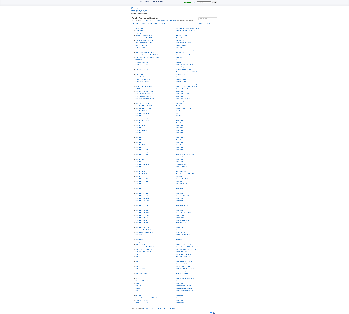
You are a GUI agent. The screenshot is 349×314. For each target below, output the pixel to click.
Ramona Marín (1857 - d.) (182, 220)
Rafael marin (179, 142)
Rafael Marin (179, 132)
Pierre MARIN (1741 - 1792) (142, 227)
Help (206, 312)
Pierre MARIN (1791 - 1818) (142, 208)
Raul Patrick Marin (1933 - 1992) (184, 244)
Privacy (163, 312)
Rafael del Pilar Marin (181, 169)
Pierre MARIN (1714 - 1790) (142, 212)
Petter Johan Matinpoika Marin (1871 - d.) (145, 52)
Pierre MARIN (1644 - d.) (141, 152)
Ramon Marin (179, 188)
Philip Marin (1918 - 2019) (141, 69)
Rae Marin (178, 113)
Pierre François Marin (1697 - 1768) (144, 232)
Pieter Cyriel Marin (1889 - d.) (142, 242)
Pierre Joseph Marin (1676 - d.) (143, 103)
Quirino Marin (179, 91)
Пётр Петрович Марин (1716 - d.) (143, 33)
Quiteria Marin (179, 96)
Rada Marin (179, 106)
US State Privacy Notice (171, 312)
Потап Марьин (180, 47)
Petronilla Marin (139, 28)
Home (141, 1)
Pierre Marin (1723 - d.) (141, 171)
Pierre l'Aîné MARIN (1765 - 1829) (143, 106)
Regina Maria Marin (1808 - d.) (183, 293)
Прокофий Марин (180, 67)
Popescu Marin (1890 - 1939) (183, 42)
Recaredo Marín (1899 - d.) (183, 266)
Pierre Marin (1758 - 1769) (142, 144)
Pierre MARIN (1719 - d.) (141, 191)
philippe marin (139, 72)
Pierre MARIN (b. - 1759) (141, 193)
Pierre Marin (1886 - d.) (141, 159)
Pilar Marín (138, 283)
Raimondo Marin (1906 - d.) (183, 178)
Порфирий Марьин (181, 45)
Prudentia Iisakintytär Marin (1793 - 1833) (186, 84)
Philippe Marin (139, 74)
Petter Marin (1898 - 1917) (141, 47)
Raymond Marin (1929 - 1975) (183, 251)
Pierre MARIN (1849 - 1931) (142, 205)
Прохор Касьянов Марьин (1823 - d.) (185, 64)
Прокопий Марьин (181, 76)
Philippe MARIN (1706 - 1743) (142, 79)
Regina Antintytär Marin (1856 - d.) (184, 285)
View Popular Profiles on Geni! (208, 24)
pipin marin (138, 295)
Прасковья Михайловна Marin (184, 54)
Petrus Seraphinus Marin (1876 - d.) (144, 35)
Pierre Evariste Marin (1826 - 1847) (144, 96)
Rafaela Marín (179, 157)
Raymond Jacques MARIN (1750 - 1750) (186, 249)
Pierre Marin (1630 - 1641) (142, 120)
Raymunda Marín (180, 259)
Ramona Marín (180, 215)
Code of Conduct (187, 312)
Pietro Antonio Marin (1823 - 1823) (143, 249)
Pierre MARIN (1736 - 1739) (142, 225)
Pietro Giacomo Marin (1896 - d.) (143, 251)
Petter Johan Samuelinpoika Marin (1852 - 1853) (147, 54)
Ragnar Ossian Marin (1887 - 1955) (185, 174)
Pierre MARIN (138, 127)
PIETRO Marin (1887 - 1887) (142, 276)
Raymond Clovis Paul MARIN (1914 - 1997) (187, 246)
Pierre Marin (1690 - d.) (141, 169)
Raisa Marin (179, 181)
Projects (152, 1)
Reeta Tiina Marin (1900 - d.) (183, 271)
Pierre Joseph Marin (140, 234)
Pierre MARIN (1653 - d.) (141, 154)
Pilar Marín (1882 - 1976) (141, 280)
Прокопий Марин (180, 74)
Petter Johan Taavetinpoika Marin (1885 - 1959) (147, 57)
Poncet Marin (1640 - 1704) (183, 35)
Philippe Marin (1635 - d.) (141, 76)
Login (193, 2)
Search (214, 2)
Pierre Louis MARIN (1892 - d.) (143, 108)
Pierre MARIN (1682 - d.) (141, 118)
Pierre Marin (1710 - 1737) (142, 157)
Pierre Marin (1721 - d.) (141, 130)
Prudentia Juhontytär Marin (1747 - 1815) (186, 86)
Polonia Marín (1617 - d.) (141, 302)
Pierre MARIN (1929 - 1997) (142, 164)
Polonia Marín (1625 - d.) (141, 300)
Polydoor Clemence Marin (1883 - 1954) (186, 30)
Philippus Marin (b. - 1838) (142, 84)
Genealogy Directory (136, 9)
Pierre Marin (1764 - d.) (141, 125)
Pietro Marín (138, 254)
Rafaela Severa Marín (181, 166)
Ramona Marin (180, 217)
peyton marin (138, 59)
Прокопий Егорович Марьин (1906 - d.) (186, 69)
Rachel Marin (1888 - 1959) (183, 101)
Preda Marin (179, 57)
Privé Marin (179, 62)
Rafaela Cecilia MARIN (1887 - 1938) (185, 154)
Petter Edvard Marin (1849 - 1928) (143, 50)
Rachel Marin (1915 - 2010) (183, 98)
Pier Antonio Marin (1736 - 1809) (143, 86)
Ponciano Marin (180, 40)
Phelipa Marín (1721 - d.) (141, 64)
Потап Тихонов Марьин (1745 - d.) (185, 50)
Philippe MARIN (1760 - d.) (142, 81)
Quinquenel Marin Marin (182, 89)
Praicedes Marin (180, 52)
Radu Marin (179, 110)
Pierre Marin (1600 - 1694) (142, 174)
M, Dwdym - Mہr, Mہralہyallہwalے (139, 10)
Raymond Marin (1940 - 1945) (183, 256)
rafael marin (179, 115)
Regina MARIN (180, 302)
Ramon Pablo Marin (181, 225)
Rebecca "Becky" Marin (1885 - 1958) (185, 261)
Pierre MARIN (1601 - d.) (141, 195)
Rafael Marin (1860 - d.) (182, 137)
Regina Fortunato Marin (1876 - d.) (184, 290)
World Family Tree (199, 312)
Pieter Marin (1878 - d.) (141, 244)
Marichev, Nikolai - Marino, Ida (138, 12)
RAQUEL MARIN (180, 232)
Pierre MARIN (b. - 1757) (141, 149)
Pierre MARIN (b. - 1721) (141, 178)
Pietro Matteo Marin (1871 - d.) (142, 273)
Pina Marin (138, 290)
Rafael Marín (179, 118)
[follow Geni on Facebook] (213, 312)
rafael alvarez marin (181, 164)
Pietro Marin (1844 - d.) (141, 268)
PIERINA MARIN (139, 89)
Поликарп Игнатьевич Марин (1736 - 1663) (146, 297)
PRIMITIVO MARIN (181, 59)
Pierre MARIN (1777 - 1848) (142, 200)
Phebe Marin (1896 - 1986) (142, 62)
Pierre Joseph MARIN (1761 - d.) (143, 101)
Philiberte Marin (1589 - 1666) (142, 67)
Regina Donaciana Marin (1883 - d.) (185, 288)
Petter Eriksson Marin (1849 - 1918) (144, 40)
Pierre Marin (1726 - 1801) (142, 110)
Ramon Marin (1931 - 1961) (183, 195)
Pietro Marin (138, 256)
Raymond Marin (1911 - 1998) (183, 254)
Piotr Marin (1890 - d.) (140, 293)
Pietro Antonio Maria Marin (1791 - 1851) (145, 246)
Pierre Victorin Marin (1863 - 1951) (144, 229)
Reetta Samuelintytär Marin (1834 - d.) (185, 278)
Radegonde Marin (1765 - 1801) (184, 108)
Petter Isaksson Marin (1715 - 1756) (144, 42)
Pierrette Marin (139, 237)
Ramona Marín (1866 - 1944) (183, 212)
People (147, 1)
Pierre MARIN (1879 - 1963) (142, 113)
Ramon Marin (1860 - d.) (182, 205)
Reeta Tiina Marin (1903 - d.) (183, 273)
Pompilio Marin (180, 33)
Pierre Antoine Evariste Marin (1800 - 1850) (146, 91)
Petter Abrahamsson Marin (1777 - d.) (144, 38)
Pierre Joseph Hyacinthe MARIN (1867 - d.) (146, 98)
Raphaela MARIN (180, 227)
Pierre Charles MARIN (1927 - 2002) (144, 93)
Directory (149, 312)
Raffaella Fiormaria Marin (182, 171)
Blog (193, 312)
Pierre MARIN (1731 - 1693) (142, 203)
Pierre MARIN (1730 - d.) (141, 222)
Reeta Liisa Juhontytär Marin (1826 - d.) (186, 268)
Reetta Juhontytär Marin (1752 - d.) (184, 276)
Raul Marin (179, 237)
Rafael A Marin (179, 152)
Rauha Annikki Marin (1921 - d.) (184, 234)
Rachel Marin (179, 103)
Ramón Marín (179, 208)
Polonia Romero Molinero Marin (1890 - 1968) (187, 28)
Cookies (180, 312)
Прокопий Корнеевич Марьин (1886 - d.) (186, 72)
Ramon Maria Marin (181, 222)
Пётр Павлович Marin (140, 30)
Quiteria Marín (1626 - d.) (182, 93)
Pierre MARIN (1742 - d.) (141, 210)
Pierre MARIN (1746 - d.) (141, 181)
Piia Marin (137, 278)
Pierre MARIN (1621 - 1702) (142, 115)
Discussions (159, 1)
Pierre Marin (138, 123)
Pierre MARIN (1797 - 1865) (142, 198)
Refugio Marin (179, 283)
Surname (154, 312)
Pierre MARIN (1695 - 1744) (142, 220)
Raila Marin (179, 176)
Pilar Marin (138, 285)
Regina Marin (179, 295)
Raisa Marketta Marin (181, 183)
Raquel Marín (179, 229)
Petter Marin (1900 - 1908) (141, 45)
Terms (158, 312)
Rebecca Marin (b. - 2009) (182, 263)
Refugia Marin (179, 280)
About (144, 312)
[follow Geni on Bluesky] (210, 312)
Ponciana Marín (180, 38)
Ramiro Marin (179, 186)
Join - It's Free (187, 2)
